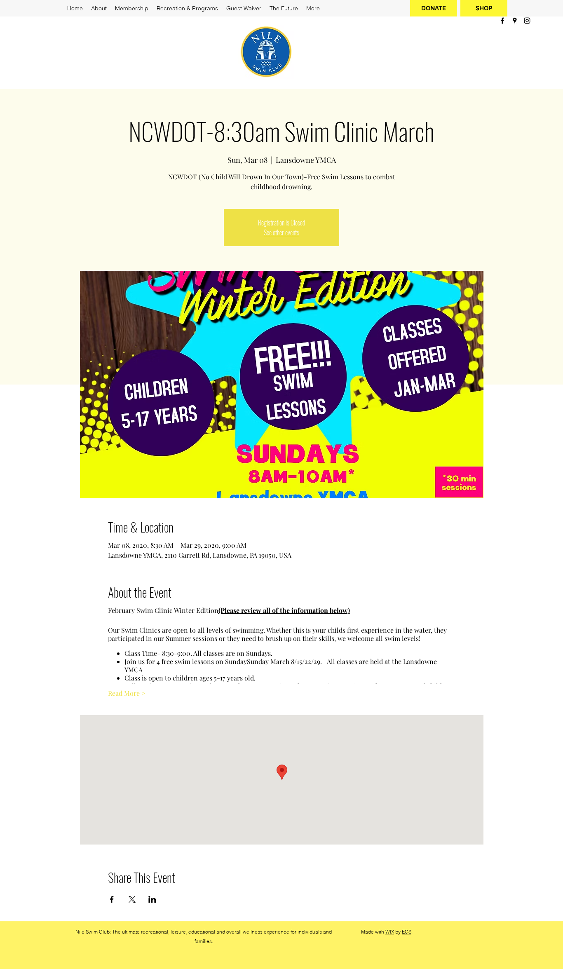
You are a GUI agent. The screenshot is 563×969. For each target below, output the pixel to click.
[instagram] (527, 20)
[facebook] (502, 20)
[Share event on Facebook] (112, 899)
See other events (281, 232)
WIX (389, 932)
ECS (406, 932)
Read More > (126, 693)
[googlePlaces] (515, 20)
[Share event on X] (132, 899)
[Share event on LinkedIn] (152, 899)
